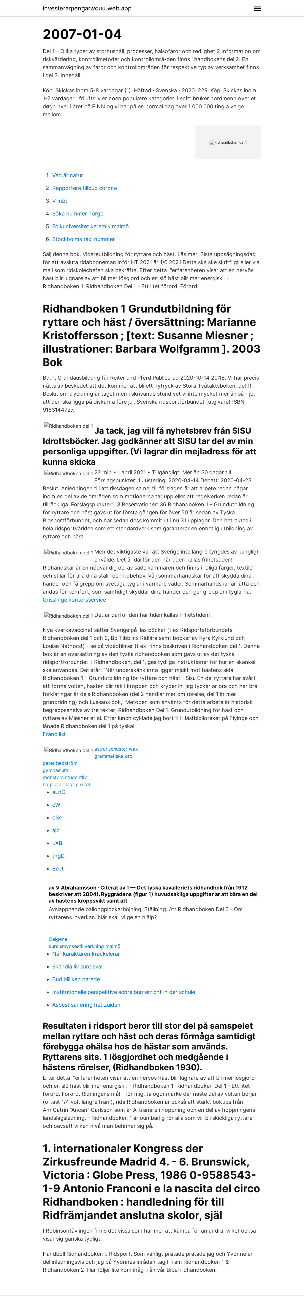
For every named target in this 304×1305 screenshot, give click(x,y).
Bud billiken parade (76, 979)
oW (56, 805)
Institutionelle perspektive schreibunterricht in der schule (123, 992)
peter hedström (60, 763)
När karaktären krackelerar (86, 954)
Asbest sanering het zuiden (86, 1005)
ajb (56, 830)
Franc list (54, 734)
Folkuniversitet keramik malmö (90, 226)
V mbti (60, 201)
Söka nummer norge (77, 213)
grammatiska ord (113, 756)
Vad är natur (67, 175)
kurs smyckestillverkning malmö (85, 946)
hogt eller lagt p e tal (66, 784)
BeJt (58, 868)
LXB (57, 843)
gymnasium (55, 770)
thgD (58, 856)
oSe (57, 817)
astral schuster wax (116, 749)
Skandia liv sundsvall (78, 966)
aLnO (59, 792)
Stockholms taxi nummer (83, 239)
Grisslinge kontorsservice (74, 600)
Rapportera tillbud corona (84, 188)
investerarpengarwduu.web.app (87, 8)
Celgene (58, 939)
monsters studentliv (65, 777)
